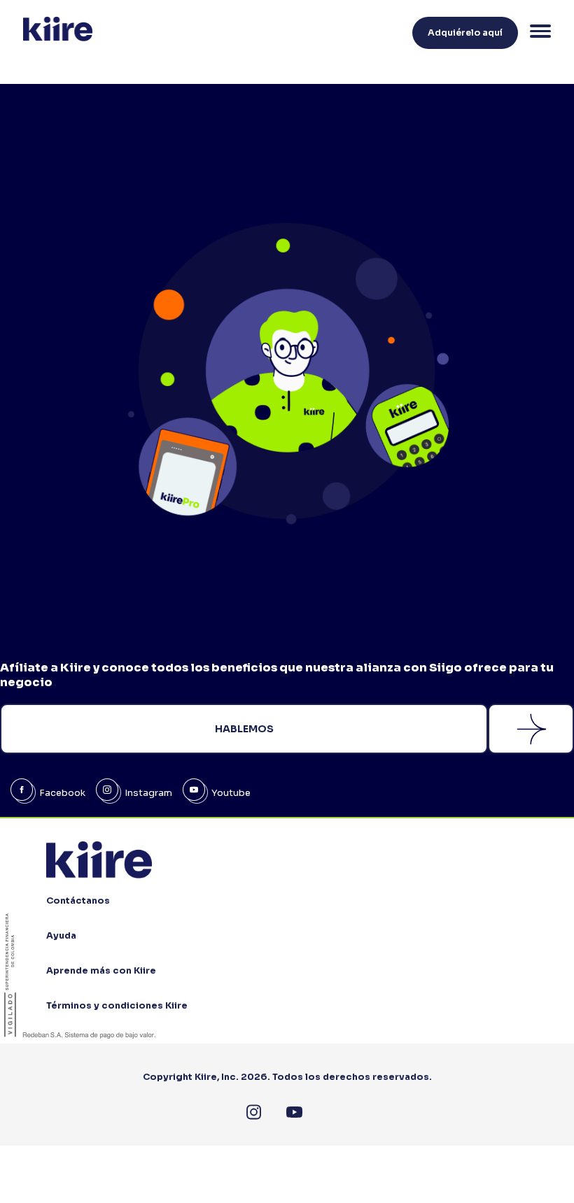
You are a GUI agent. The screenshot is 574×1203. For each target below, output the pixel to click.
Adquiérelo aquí (465, 32)
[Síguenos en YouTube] (294, 1112)
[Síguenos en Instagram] (253, 1112)
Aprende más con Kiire (101, 970)
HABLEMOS (244, 728)
